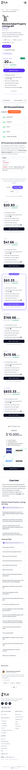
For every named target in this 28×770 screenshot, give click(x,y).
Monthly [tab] (9, 187)
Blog (2, 750)
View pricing (7, 46)
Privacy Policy (4, 746)
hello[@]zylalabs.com (9, 757)
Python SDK (17, 726)
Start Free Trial (13, 70)
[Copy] (24, 167)
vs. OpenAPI (3, 732)
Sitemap (17, 728)
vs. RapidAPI (3, 723)
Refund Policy (4, 748)
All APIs (7, 9)
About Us (3, 739)
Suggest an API (18, 719)
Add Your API (4, 714)
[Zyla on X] (2, 703)
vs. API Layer (3, 721)
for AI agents (9, 42)
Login (16, 721)
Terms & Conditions (5, 743)
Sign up (17, 724)
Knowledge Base (5, 741)
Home (2, 9)
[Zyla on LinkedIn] (6, 703)
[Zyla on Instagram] (9, 703)
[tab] (18, 100)
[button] (14, 513)
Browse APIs (18, 714)
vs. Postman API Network (6, 730)
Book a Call (13, 468)
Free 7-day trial (13, 229)
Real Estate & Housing (15, 9)
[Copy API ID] (8, 30)
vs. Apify (3, 728)
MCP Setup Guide (19, 717)
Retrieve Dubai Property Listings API (9, 11)
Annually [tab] (17, 187)
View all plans (13, 91)
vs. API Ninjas (4, 725)
